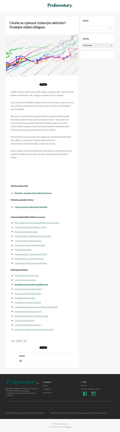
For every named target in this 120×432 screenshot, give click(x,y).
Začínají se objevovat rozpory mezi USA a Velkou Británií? (36, 307)
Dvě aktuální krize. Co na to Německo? (29, 258)
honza (26, 76)
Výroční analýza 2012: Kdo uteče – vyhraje (30, 227)
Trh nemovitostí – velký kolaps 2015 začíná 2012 (33, 236)
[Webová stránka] (20, 361)
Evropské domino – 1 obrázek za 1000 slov (31, 254)
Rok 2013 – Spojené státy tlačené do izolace (33, 193)
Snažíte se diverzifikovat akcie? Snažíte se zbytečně (34, 329)
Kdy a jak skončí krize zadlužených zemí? (30, 245)
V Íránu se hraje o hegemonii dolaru (28, 241)
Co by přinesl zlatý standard (25, 280)
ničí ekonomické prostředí (32, 130)
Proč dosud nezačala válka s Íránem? (29, 289)
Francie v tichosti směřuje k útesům (28, 293)
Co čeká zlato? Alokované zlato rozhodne (30, 263)
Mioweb (68, 427)
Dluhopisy (19, 341)
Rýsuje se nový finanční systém (26, 232)
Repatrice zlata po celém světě (27, 275)
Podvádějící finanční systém (25, 298)
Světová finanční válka (23, 249)
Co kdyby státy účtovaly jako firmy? (28, 325)
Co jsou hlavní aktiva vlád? (24, 320)
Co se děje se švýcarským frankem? (28, 302)
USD (25, 341)
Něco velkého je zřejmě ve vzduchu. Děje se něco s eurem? (37, 223)
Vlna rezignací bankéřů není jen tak (28, 311)
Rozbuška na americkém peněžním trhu (31, 284)
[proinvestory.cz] (60, 5)
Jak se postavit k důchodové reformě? (31, 207)
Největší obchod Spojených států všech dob (31, 316)
